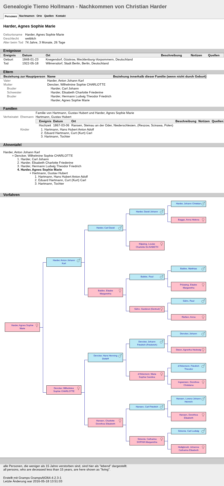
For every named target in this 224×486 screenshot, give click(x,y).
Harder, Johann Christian (188, 203)
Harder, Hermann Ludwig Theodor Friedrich (81, 96)
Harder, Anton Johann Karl (65, 80)
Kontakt (61, 15)
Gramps (24, 477)
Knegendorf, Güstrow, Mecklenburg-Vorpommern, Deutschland (89, 59)
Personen (11, 16)
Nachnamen (26, 15)
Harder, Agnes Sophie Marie (70, 100)
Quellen (49, 15)
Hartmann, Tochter (57, 136)
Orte (39, 15)
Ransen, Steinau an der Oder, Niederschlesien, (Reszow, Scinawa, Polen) (122, 125)
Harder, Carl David (105, 228)
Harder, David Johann (147, 211)
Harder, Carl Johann (65, 88)
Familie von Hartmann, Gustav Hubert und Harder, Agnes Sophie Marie (85, 113)
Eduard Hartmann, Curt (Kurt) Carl (68, 133)
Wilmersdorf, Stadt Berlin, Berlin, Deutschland (77, 63)
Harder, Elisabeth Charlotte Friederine (77, 92)
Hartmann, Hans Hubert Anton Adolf (69, 129)
